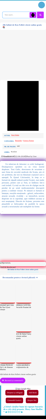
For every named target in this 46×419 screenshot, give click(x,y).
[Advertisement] (23, 52)
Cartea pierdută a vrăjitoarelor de (23, 366)
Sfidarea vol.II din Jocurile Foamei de (23, 306)
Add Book (33, 393)
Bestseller (18, 141)
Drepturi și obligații (15, 393)
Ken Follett (15, 135)
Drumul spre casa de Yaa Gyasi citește (7, 307)
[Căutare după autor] (40, 15)
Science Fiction (28, 141)
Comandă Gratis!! (14, 400)
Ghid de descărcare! (8, 267)
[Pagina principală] (12, 6)
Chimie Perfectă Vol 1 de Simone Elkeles (6, 367)
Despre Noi (31, 400)
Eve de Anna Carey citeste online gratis (23, 336)
